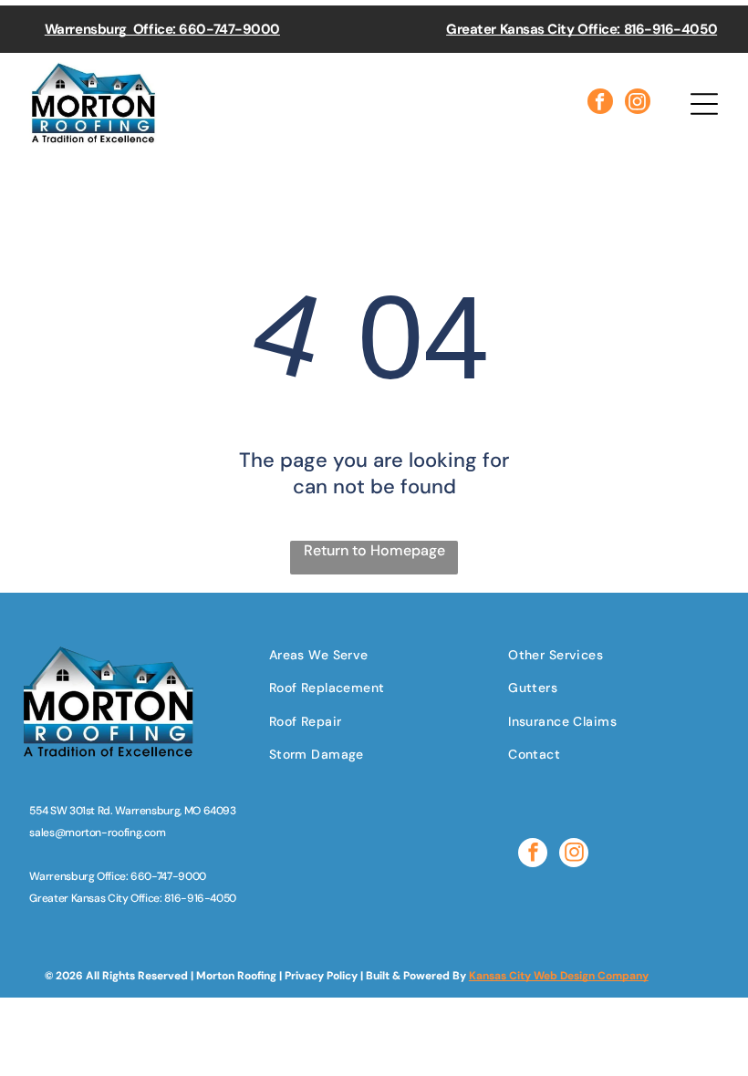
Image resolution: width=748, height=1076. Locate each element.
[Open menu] (704, 104)
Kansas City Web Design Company (559, 975)
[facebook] (600, 103)
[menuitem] (333, 654)
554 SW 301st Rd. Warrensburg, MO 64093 (132, 810)
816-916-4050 (200, 898)
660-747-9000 (168, 876)
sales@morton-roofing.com (97, 832)
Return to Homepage (374, 550)
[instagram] (637, 103)
